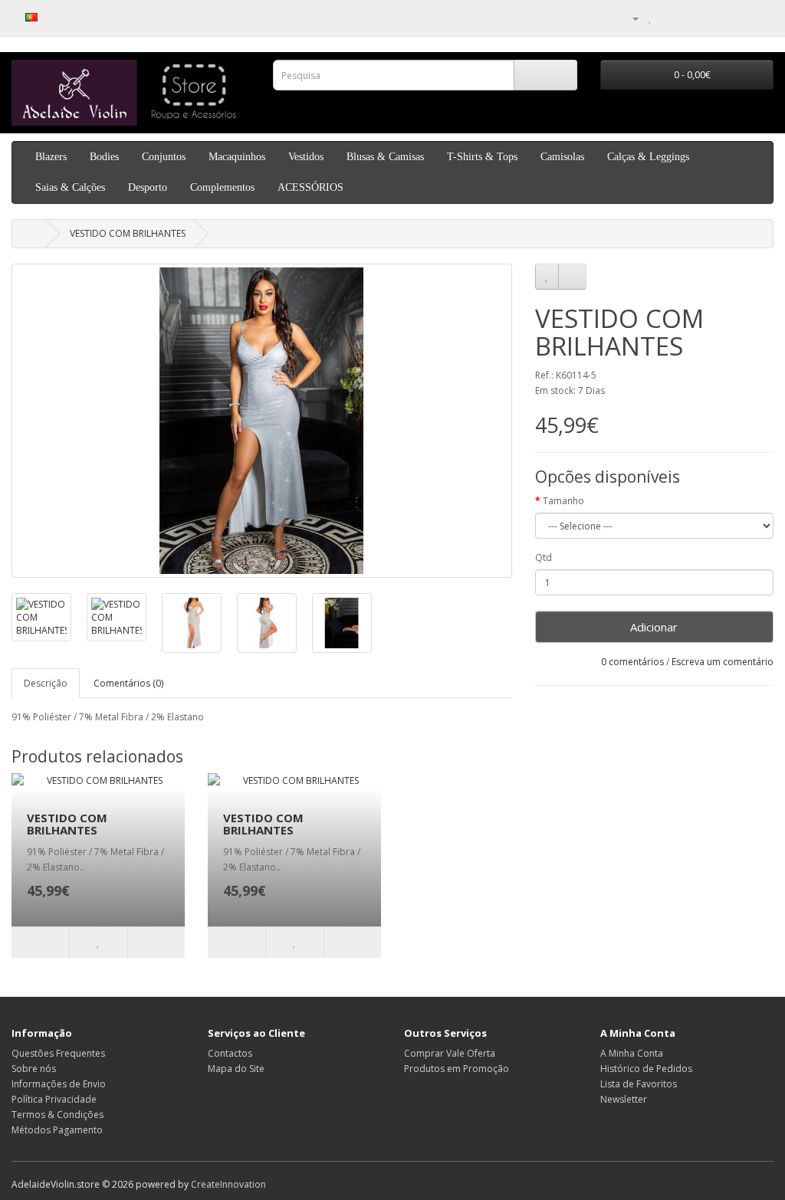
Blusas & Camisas (385, 156)
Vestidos (306, 156)
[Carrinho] (666, 18)
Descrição (45, 683)
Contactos (230, 1053)
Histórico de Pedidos (646, 1068)
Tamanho (563, 500)
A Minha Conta (631, 1053)
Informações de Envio (58, 1083)
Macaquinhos (237, 156)
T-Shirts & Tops (482, 156)
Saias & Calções (70, 187)
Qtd (543, 557)
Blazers (51, 156)
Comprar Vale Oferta (449, 1053)
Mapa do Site (236, 1068)
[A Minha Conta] (629, 18)
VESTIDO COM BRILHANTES (128, 233)
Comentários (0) (128, 683)
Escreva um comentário (723, 661)
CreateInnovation (228, 1184)
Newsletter (623, 1099)
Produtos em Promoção (456, 1068)
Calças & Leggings (648, 156)
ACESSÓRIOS (310, 187)
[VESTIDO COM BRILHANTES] (261, 421)
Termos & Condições (57, 1114)
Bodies (104, 156)
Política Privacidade (54, 1099)
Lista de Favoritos (638, 1083)
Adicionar (654, 626)
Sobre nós (33, 1068)
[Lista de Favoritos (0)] (650, 18)
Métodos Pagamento (57, 1129)
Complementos (222, 187)
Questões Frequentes (58, 1053)
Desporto (147, 187)
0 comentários (632, 661)
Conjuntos (164, 156)
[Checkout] (685, 18)
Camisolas (562, 156)
